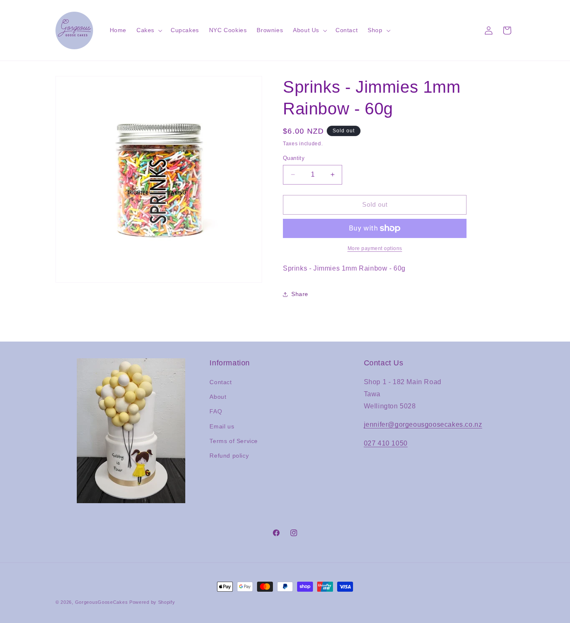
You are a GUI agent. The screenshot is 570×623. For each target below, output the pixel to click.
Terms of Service (233, 441)
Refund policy (229, 455)
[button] (148, 30)
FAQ (215, 411)
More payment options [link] (375, 248)
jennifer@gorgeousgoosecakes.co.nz (423, 424)
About (217, 396)
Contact (220, 382)
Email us (221, 426)
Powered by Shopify (152, 602)
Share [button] (299, 294)
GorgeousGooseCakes (101, 602)
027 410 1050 (386, 443)
